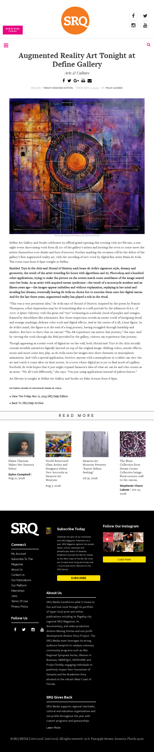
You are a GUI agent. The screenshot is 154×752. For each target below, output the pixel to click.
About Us (17, 569)
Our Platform (19, 585)
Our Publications (21, 580)
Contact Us (18, 574)
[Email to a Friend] (90, 81)
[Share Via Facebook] (64, 81)
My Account (18, 553)
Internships (17, 590)
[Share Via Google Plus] (76, 81)
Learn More (53, 727)
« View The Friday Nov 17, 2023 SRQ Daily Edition (38, 396)
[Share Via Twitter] (69, 81)
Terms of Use (19, 601)
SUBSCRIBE (78, 578)
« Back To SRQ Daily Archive (26, 403)
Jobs (14, 595)
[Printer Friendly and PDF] (83, 81)
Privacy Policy (19, 606)
